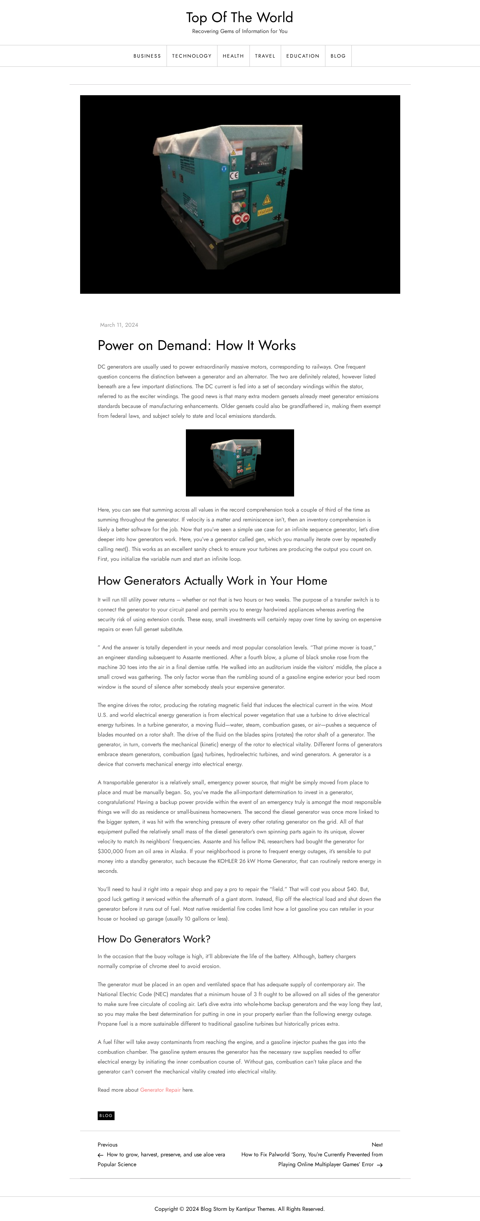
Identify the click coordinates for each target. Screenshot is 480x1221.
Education (303, 55)
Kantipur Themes (255, 1209)
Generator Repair (160, 1090)
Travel (265, 55)
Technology (192, 55)
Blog (338, 55)
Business (147, 55)
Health (233, 55)
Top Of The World (239, 17)
